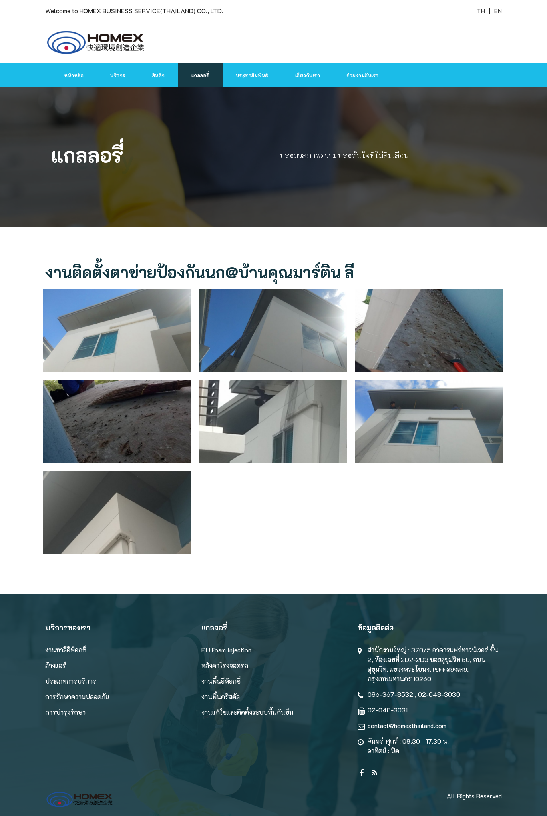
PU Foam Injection (226, 650)
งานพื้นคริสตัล (220, 696)
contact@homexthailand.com (407, 725)
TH (481, 10)
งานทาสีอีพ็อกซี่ (65, 650)
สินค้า (158, 75)
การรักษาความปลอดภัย (77, 696)
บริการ (118, 75)
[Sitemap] (360, 767)
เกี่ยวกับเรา (307, 75)
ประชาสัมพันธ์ (252, 75)
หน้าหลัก (74, 75)
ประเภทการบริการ (70, 681)
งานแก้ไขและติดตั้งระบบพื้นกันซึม (247, 712)
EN (498, 10)
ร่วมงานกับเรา (362, 75)
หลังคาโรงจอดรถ (224, 665)
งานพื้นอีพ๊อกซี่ (221, 681)
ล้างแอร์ (55, 665)
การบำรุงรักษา (65, 712)
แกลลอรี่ (200, 75)
